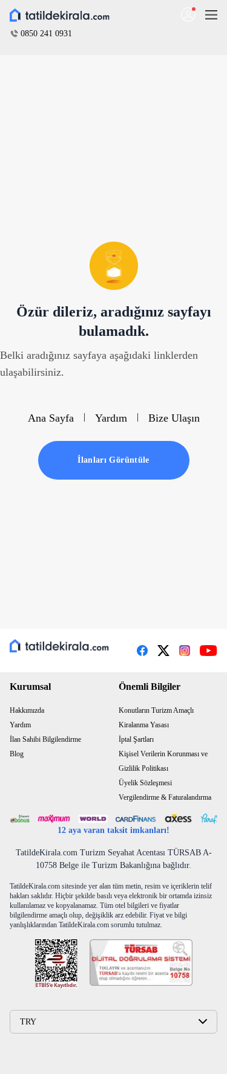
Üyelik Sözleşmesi (145, 783)
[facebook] (142, 650)
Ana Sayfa (51, 418)
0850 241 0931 (46, 33)
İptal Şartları (136, 739)
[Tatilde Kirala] (60, 15)
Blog (17, 754)
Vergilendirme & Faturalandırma (165, 797)
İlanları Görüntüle (113, 460)
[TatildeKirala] (59, 645)
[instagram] (184, 650)
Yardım (111, 418)
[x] (163, 650)
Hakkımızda (27, 710)
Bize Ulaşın (174, 418)
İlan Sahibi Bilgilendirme (45, 739)
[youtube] (208, 650)
